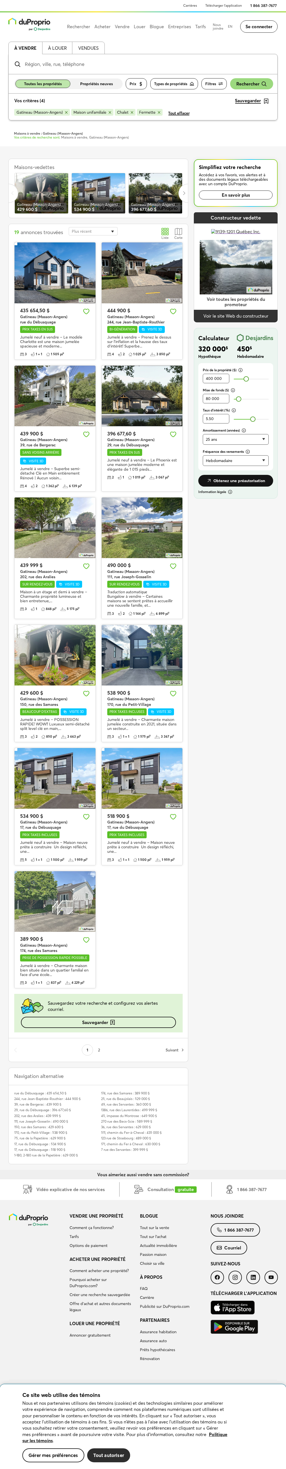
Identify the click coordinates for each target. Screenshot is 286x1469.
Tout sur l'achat (153, 1236)
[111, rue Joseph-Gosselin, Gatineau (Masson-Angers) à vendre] (142, 527)
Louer (140, 26)
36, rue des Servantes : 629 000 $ (126, 1127)
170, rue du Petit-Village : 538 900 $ (40, 1132)
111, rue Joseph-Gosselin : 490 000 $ (41, 1121)
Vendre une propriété (96, 1216)
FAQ (144, 1288)
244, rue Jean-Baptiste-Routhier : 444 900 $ (47, 1099)
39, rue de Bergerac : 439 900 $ (37, 1104)
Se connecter (259, 26)
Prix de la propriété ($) (220, 370)
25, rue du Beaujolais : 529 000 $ (125, 1099)
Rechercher (247, 84)
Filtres (210, 84)
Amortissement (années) (221, 430)
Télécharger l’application (223, 5)
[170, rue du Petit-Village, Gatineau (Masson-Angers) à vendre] (142, 655)
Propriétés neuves (96, 83)
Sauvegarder (95, 1022)
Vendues (88, 48)
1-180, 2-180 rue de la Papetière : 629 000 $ (46, 1155)
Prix (133, 84)
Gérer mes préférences (53, 1455)
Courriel (232, 1248)
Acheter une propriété (98, 1259)
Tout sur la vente (154, 1227)
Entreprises (179, 26)
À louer (57, 48)
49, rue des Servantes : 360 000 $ (126, 1104)
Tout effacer (179, 113)
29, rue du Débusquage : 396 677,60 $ (42, 1110)
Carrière (147, 1297)
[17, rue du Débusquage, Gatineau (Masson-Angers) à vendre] (55, 778)
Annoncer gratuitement (90, 1335)
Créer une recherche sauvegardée (100, 1294)
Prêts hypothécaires (157, 1349)
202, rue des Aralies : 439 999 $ (37, 1116)
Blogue (149, 1216)
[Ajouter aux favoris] (86, 311)
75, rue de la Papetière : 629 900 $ (40, 1138)
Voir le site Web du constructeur (235, 316)
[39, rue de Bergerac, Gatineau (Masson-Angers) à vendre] (55, 396)
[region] (143, 1426)
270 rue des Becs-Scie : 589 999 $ (126, 1121)
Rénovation (150, 1358)
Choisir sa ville (152, 1263)
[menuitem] (103, 1231)
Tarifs (74, 1236)
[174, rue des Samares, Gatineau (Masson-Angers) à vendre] (55, 901)
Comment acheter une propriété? (99, 1270)
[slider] (246, 379)
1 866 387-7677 (263, 5)
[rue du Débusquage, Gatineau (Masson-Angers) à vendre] (55, 272)
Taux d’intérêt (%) (216, 410)
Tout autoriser (108, 1455)
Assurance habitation (158, 1331)
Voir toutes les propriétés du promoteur (236, 302)
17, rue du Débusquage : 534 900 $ (40, 1144)
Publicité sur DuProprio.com (164, 1306)
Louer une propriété (95, 1323)
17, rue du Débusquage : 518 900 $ (39, 1149)
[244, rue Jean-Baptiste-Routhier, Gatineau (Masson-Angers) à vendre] (142, 272)
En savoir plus (236, 195)
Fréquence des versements (223, 451)
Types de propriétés (170, 84)
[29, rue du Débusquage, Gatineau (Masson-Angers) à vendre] (142, 396)
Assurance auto (153, 1340)
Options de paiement (89, 1245)
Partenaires (155, 1320)
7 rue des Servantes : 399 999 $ (124, 1149)
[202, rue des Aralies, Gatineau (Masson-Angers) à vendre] (55, 527)
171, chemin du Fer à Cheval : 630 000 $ (130, 1144)
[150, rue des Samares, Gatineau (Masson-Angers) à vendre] (55, 655)
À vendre (25, 48)
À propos (151, 1277)
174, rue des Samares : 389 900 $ (125, 1093)
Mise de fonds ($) (216, 390)
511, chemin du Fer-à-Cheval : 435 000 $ (131, 1132)
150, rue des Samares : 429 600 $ (38, 1127)
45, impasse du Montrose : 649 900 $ (129, 1116)
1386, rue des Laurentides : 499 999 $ (129, 1110)
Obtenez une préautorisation (239, 480)
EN (230, 26)
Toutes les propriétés (43, 83)
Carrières (190, 5)
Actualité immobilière (158, 1245)
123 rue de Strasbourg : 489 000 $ (126, 1138)
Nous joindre (218, 27)
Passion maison (153, 1254)
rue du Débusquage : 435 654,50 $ (40, 1093)
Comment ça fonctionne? (92, 1227)
